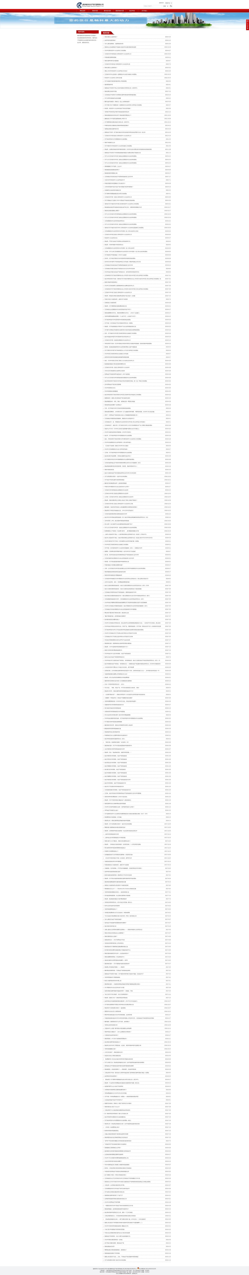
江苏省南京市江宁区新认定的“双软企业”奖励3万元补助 (119, 636)
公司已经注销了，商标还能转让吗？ (114, 1052)
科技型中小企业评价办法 (111, 238)
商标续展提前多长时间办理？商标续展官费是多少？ (118, 115)
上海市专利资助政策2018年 (112, 834)
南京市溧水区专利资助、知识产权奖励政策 (116, 759)
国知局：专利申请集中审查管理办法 (114, 244)
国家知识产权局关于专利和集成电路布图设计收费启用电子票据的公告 (123, 152)
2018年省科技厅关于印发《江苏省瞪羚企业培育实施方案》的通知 (122, 541)
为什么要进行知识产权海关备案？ (113, 919)
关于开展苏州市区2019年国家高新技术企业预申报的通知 (119, 459)
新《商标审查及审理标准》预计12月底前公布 (116, 1113)
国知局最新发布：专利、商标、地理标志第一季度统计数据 (120, 401)
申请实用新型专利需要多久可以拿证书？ (115, 183)
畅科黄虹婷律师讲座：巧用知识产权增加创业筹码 (117, 970)
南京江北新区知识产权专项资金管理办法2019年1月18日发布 (120, 473)
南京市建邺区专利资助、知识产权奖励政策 (116, 776)
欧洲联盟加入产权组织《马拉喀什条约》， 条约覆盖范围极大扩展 (122, 531)
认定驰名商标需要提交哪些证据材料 (114, 1154)
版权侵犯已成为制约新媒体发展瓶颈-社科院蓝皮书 (118, 1151)
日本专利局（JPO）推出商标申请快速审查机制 (117, 520)
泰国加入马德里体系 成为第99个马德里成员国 (116, 885)
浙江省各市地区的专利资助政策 (113, 708)
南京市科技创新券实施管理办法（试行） (115, 738)
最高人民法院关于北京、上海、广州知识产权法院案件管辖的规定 (121, 1256)
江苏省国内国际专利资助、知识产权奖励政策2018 (118, 790)
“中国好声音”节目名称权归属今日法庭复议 (115, 1144)
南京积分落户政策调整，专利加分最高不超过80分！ (118, 456)
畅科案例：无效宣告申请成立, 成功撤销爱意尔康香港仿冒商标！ (121, 507)
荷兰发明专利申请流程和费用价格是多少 (115, 848)
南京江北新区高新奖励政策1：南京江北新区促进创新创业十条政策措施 (123, 589)
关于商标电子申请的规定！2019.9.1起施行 (116, 255)
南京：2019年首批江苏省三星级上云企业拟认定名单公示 (119, 360)
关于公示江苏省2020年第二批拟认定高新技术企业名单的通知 (120, 159)
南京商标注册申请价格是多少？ (113, 1042)
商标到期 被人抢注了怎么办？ (112, 1106)
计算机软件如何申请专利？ (112, 1035)
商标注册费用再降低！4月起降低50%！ (115, 957)
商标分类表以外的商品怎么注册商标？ (114, 933)
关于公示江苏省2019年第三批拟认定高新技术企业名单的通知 (120, 217)
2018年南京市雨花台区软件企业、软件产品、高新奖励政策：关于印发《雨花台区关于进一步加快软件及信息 (133, 626)
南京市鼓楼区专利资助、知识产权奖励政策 (116, 773)
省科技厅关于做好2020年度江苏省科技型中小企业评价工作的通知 (122, 204)
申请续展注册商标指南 (110, 57)
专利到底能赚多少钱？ (110, 1049)
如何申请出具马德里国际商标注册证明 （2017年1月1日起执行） (121, 1001)
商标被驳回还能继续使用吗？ (112, 169)
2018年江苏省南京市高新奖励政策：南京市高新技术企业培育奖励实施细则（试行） (126, 606)
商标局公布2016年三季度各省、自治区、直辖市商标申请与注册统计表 (123, 1045)
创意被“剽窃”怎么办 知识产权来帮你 (114, 1086)
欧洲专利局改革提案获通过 (112, 1130)
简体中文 (167, 3)
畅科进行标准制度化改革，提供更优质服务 (116, 483)
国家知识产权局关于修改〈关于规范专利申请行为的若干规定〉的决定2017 (124, 974)
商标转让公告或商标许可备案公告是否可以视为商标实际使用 (120, 47)
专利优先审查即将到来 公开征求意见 (114, 943)
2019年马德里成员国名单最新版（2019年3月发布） (118, 432)
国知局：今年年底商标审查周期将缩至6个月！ (117, 646)
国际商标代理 (120, 10)
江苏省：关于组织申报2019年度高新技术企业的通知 (118, 452)
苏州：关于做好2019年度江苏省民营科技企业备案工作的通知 (120, 333)
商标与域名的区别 (109, 469)
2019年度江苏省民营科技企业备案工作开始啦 (116, 353)
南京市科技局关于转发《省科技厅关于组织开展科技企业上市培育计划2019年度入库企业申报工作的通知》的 (133, 278)
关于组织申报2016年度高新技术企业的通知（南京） (118, 1120)
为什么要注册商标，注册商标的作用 (114, 43)
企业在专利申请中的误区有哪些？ (113, 1161)
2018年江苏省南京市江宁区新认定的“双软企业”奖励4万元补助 (121, 633)
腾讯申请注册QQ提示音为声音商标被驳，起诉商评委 (118, 1014)
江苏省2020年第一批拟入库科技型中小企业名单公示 (118, 197)
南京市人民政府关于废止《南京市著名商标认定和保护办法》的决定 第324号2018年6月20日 (129, 537)
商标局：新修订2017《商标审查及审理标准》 (116, 997)
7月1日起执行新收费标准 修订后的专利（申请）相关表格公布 (121, 916)
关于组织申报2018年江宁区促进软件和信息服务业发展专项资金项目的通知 (124, 629)
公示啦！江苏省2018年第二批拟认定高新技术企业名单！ (119, 497)
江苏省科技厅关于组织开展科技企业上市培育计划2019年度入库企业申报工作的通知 (126, 275)
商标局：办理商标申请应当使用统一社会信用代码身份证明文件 (121, 830)
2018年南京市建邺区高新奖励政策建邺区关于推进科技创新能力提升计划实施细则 (126, 602)
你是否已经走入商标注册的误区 (113, 1055)
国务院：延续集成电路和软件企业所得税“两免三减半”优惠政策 (121, 347)
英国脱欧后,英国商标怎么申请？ (113, 1147)
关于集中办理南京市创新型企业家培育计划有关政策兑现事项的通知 (122, 330)
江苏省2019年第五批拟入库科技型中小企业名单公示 (118, 234)
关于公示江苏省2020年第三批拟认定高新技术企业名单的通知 (120, 156)
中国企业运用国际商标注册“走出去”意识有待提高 (117, 1233)
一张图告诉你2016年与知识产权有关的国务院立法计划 (119, 1205)
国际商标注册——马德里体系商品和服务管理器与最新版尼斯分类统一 (123, 984)
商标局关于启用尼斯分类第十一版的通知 (115, 1008)
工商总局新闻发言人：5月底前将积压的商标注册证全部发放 (120, 1215)
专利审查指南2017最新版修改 (112, 977)
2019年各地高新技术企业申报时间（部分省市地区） (118, 442)
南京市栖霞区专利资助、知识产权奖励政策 (116, 766)
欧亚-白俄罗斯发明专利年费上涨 (113, 980)
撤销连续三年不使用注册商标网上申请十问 (116, 118)
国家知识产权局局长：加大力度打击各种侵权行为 (117, 1236)
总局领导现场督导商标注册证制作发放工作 (116, 1198)
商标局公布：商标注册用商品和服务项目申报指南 (117, 820)
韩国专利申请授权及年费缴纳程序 (113, 575)
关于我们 (144, 10)
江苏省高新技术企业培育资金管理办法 (114, 221)
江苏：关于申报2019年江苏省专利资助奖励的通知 (118, 408)
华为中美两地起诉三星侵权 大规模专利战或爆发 (117, 1164)
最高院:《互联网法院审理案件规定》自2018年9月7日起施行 (120, 551)
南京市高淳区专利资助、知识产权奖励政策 (116, 756)
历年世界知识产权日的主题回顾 (113, 384)
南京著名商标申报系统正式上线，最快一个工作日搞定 (119, 1212)
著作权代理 (107, 10)
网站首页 (82, 10)
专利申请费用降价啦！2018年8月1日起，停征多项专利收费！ (121, 701)
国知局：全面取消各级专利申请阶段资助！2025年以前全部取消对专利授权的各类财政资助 (128, 149)
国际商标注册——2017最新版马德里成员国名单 (117, 963)
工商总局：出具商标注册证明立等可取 (114, 1185)
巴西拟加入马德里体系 (110, 302)
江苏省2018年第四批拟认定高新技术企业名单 (116, 490)
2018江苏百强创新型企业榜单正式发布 (115, 370)
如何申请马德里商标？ (110, 40)
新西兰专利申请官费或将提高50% (113, 650)
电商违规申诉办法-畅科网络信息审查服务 (115, 803)
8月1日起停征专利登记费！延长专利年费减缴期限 (117, 715)
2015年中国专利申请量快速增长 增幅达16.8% (116, 1226)
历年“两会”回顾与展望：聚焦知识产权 (114, 1243)
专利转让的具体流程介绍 (111, 1025)
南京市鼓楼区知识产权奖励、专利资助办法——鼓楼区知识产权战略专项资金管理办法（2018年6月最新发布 (132, 664)
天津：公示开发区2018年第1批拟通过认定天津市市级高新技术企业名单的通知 (125, 568)
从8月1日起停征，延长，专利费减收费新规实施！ (117, 582)
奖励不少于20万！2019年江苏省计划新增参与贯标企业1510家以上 (122, 428)
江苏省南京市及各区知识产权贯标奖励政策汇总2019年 (119, 265)
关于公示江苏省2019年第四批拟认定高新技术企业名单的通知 (120, 214)
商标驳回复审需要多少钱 (111, 173)
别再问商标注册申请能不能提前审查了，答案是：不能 (119, 991)
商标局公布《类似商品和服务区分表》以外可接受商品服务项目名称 (122, 1123)
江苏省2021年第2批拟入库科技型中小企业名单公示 (118, 135)
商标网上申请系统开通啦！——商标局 (114, 967)
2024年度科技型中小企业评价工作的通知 (115, 50)
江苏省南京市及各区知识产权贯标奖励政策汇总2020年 (119, 176)
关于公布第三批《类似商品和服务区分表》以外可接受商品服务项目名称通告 (124, 1062)
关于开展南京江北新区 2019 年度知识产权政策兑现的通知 (120, 200)
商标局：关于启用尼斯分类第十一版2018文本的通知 (118, 824)
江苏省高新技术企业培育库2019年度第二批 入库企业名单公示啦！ (122, 231)
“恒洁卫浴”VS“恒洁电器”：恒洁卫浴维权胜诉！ (117, 994)
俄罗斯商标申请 (109, 84)
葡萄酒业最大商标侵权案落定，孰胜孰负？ (116, 1250)
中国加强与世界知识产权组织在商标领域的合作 (117, 1171)
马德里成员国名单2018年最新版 (113, 861)
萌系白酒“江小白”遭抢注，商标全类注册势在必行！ (118, 841)
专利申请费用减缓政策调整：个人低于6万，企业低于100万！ (120, 316)
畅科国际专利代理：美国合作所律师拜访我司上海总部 (119, 725)
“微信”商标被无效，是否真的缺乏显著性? (115, 616)
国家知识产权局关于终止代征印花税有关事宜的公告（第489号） (121, 88)
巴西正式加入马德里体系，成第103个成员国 (116, 299)
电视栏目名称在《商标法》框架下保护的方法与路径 (118, 1103)
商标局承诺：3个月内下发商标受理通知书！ (116, 1038)
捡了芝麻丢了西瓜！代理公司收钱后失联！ (116, 1175)
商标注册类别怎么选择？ (111, 936)
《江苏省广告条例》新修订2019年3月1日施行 (116, 445)
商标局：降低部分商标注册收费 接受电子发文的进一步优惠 (120, 296)
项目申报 (132, 10)
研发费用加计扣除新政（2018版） (113, 817)
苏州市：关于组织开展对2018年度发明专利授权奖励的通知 (120, 258)
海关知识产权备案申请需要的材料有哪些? (115, 922)
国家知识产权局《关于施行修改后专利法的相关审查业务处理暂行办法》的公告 (125, 132)
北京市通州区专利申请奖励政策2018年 (115, 749)
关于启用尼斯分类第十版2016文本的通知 (115, 1260)
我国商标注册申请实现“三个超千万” (114, 1195)
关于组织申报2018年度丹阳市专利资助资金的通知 (118, 319)
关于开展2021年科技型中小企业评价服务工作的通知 (118, 146)
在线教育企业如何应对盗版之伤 (113, 190)
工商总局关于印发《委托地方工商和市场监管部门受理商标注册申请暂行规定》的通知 (127, 1072)
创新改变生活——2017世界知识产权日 (115, 940)
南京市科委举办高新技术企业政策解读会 (115, 1117)
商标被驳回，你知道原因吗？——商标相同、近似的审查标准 (120, 1069)
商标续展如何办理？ (110, 1246)
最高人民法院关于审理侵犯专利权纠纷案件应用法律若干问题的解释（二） (124, 1222)
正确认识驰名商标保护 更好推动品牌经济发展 (116, 1134)
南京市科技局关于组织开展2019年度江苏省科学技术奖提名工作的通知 (123, 394)
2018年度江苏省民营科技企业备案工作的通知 (116, 544)
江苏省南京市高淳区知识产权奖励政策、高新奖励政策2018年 (120, 592)
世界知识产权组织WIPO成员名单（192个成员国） (118, 374)
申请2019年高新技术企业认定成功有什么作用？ (117, 486)
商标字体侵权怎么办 (110, 142)
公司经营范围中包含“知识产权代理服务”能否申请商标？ (119, 186)
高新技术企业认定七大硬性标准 (113, 1011)
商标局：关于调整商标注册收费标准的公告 (116, 306)
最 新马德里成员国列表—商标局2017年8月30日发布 (118, 875)
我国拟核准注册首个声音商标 (112, 1253)
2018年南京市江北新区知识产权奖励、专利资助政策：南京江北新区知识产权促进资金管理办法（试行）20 (132, 660)
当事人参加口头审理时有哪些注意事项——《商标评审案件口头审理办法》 (124, 929)
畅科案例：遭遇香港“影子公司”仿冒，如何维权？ (117, 1021)
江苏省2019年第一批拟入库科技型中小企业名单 (117, 367)
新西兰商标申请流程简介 (111, 282)
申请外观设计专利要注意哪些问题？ (114, 565)
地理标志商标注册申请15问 (112, 129)
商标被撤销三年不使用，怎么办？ (113, 166)
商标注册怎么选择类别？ (111, 37)
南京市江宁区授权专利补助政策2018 (114, 786)
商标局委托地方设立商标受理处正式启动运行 (116, 1137)
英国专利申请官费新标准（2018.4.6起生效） (116, 796)
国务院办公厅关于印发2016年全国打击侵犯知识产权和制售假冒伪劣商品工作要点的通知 (127, 1181)
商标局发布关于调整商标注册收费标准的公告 (116, 946)
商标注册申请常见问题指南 (112, 60)
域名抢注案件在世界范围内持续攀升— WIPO (116, 960)
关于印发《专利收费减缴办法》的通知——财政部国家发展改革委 (121, 1096)
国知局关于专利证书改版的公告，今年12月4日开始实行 (119, 510)
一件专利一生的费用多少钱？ (112, 1127)
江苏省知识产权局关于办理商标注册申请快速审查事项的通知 (120, 95)
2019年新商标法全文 (110, 388)
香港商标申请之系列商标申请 (112, 732)
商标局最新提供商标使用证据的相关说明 (115, 572)
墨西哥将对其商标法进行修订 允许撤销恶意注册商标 (118, 681)
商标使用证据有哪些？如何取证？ (113, 405)
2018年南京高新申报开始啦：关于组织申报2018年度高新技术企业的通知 (124, 718)
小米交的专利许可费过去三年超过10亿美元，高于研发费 (119, 667)
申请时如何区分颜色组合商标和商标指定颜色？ (117, 125)
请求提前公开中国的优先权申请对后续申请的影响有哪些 (119, 1066)
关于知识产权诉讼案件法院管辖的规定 (114, 480)
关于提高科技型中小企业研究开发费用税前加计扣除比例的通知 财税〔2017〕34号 (126, 813)
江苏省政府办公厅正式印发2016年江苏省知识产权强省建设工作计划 (122, 1178)
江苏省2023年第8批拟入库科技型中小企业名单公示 (118, 54)
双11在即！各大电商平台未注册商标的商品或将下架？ (119, 524)
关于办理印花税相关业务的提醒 (113, 98)
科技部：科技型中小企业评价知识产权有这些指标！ (118, 108)
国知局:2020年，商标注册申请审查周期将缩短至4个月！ (119, 691)
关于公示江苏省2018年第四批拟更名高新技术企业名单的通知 (120, 377)
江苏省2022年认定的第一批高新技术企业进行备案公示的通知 (120, 74)
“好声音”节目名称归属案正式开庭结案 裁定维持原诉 (118, 1141)
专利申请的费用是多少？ (111, 909)
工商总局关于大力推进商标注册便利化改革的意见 (117, 1110)
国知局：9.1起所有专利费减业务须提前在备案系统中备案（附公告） (122, 1083)
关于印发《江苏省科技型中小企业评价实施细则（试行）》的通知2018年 (123, 548)
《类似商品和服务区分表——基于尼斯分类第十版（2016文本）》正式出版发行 (125, 1219)
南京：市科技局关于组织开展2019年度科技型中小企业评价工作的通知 (123, 439)
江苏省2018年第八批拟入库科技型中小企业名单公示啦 (119, 503)
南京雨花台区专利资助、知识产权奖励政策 (116, 762)
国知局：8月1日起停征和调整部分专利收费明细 (117, 677)
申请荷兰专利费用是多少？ (112, 851)
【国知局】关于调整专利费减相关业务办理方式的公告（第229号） (122, 1079)
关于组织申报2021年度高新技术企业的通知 (116, 139)
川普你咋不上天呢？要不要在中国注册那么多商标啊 (118, 1028)
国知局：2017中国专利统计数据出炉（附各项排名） (118, 800)
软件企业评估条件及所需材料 (112, 905)
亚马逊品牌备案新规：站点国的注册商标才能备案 (117, 895)
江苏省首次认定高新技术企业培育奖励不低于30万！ (118, 309)
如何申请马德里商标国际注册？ (113, 871)
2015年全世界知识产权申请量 (112, 1202)
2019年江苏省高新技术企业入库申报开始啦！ (116, 449)
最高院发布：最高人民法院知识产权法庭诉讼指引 (117, 398)
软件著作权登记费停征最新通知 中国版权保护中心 (118, 950)
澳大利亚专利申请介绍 (110, 926)
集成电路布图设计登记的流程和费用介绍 (115, 364)
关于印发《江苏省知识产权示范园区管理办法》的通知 (119, 323)
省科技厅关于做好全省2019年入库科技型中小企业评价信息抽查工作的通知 (124, 227)
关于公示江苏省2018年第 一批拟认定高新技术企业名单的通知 (121, 527)
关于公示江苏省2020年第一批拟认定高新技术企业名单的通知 (120, 163)
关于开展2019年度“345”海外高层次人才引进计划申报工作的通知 (121, 350)
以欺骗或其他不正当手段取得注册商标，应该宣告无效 (119, 854)
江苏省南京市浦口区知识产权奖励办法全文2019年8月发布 (120, 268)
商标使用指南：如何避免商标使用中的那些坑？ (117, 1209)
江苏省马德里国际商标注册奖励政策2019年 (116, 514)
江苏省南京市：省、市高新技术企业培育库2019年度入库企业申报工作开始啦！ (125, 422)
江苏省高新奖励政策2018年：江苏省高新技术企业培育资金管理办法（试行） (125, 599)
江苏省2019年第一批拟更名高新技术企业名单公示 (118, 340)
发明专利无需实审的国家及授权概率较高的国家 (117, 357)
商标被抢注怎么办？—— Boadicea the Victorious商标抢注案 (120, 888)
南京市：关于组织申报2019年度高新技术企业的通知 (118, 435)
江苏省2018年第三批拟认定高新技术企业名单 (116, 493)
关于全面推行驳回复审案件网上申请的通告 (116, 81)
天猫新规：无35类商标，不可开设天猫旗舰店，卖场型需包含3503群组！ (123, 868)
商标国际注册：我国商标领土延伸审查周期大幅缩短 (118, 643)
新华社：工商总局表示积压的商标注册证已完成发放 (118, 1168)
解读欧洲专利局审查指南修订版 (113, 728)
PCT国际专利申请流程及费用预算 (113, 721)
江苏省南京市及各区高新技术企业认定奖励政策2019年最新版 (120, 609)
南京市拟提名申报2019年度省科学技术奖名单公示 (118, 336)
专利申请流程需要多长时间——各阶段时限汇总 (117, 892)
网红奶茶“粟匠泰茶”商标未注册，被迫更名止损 (117, 612)
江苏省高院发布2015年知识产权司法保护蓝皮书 (117, 1188)
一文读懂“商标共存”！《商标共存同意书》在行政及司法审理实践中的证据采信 (125, 694)
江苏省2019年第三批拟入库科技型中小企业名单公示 (118, 292)
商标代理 (95, 10)
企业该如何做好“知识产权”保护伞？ (114, 1100)
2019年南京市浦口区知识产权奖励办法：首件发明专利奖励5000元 (122, 272)
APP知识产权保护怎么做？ (112, 810)
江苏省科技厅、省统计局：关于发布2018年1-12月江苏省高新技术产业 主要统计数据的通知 (128, 425)
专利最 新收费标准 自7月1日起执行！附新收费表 (117, 912)
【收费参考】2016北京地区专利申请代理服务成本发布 (119, 1059)
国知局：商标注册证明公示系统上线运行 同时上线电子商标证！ (121, 500)
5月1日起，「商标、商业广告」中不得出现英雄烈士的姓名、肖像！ (122, 687)
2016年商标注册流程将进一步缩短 (113, 1239)
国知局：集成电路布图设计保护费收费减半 (116, 899)
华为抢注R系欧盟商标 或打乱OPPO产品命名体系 (117, 640)
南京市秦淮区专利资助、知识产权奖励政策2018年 (118, 779)
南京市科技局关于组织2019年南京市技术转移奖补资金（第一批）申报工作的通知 (126, 381)
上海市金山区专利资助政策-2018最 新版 (115, 837)
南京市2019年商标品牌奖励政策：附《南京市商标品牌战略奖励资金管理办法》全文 (126, 517)
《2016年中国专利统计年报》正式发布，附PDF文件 (118, 858)
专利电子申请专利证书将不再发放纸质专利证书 (117, 112)
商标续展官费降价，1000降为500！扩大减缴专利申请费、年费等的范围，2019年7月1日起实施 (129, 411)
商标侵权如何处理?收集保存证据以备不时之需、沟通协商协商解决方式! (123, 207)
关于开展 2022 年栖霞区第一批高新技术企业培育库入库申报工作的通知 (123, 105)
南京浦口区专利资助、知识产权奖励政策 (115, 769)
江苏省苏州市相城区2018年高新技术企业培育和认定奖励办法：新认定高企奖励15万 (126, 578)
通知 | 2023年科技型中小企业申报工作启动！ (116, 71)
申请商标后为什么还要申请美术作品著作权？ (116, 735)
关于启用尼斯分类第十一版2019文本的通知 (116, 476)
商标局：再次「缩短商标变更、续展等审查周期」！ (118, 752)
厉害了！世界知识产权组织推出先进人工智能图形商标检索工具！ (121, 415)
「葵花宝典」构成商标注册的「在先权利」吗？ (117, 742)
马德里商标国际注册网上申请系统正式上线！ (116, 674)
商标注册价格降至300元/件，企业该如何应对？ (117, 953)
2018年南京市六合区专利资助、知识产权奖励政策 (118, 653)
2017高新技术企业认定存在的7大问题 (114, 987)
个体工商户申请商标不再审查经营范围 (114, 1229)
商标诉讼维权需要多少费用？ (112, 210)
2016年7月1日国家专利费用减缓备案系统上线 (116, 1158)
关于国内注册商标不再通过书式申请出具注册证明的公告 (119, 1004)
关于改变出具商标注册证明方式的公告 (114, 1192)
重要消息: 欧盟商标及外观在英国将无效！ (115, 827)
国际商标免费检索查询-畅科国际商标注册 (115, 882)
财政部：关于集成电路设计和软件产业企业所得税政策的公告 (120, 326)
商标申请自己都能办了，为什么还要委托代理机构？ (118, 1031)
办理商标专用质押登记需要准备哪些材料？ (116, 1089)
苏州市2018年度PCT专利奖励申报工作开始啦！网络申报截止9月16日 (123, 261)
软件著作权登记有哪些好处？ (112, 619)
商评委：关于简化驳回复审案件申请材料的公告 (117, 561)
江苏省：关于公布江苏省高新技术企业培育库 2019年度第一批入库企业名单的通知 (126, 251)
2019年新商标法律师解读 (111, 391)
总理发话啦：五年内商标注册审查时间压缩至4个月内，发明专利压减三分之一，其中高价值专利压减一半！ (132, 670)
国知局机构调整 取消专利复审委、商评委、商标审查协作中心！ (121, 466)
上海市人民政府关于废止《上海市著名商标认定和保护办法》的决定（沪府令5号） (126, 534)
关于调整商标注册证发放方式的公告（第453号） (117, 122)
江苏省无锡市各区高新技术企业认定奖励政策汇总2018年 (119, 558)
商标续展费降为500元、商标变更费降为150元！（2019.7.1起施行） (122, 313)
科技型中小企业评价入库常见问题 (113, 77)
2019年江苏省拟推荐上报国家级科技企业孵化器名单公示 (119, 285)
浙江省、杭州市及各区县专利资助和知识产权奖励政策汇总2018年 (122, 554)
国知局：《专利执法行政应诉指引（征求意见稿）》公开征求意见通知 (123, 844)
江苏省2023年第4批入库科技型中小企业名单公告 (117, 64)
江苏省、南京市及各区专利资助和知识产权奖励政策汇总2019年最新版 (123, 793)
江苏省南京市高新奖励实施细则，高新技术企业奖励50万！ (120, 418)
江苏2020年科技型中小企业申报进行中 (115, 180)
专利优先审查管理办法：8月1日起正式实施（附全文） (119, 902)
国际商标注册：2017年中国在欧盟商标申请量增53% (118, 745)
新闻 (165, 6)
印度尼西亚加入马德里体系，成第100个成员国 (117, 865)
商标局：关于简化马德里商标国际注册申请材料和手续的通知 (120, 878)
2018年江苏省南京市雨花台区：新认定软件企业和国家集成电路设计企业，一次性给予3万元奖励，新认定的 (132, 623)
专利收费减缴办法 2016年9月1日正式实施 (115, 1093)
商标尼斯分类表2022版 (111, 91)
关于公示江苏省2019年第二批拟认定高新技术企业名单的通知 (120, 224)
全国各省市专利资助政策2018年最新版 (115, 711)
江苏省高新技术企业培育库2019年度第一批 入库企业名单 (119, 248)
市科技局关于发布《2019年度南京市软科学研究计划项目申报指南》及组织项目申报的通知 (128, 343)
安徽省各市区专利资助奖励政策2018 (114, 704)
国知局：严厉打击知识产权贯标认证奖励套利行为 (117, 241)
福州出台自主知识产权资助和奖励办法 (114, 657)
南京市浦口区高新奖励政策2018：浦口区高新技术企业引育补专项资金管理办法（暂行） (127, 595)
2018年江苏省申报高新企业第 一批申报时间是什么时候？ (119, 807)
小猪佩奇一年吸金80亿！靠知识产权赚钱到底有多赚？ (119, 698)
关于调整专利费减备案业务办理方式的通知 (116, 193)
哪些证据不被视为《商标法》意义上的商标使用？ (117, 101)
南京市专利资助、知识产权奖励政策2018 (115, 783)
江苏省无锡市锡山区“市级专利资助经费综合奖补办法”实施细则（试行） (123, 462)
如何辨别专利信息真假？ (111, 1076)
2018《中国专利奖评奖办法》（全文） (115, 684)
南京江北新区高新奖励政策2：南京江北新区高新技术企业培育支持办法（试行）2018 (127, 585)
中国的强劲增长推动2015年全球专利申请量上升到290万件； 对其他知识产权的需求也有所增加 (129, 1018)
